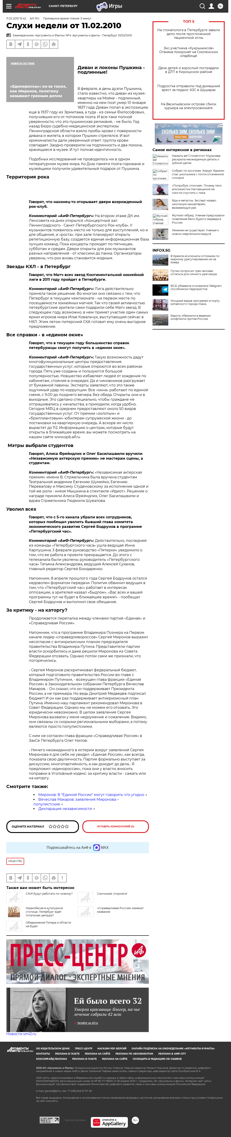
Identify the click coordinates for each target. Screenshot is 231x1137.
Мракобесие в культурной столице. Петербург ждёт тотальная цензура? (44, 911)
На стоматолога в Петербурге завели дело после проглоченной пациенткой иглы (188, 34)
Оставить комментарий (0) (115, 826)
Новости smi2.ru (21, 1034)
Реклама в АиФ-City (172, 1053)
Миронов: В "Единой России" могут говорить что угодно (91, 795)
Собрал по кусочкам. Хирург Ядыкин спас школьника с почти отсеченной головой (198, 174)
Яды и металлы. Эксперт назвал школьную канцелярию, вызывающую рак (194, 204)
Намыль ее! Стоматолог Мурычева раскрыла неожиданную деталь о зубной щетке (196, 159)
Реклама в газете (67, 1053)
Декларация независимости (65, 809)
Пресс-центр (83, 1048)
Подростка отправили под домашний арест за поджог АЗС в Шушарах (188, 88)
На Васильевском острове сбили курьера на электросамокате (188, 106)
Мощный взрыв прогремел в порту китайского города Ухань (195, 302)
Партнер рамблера (75, 1120)
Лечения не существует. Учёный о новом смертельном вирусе (195, 232)
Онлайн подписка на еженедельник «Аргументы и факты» (173, 1048)
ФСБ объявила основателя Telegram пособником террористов (196, 287)
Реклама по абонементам (134, 1053)
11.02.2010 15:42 (16, 18)
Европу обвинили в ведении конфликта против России (191, 317)
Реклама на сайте (97, 1053)
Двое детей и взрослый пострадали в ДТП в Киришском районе (188, 70)
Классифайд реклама (51, 1058)
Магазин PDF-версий (111, 1048)
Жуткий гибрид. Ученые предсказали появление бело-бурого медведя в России (198, 219)
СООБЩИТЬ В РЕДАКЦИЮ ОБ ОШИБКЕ (157, 1058)
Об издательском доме (53, 1048)
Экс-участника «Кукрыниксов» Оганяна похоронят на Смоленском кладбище (188, 52)
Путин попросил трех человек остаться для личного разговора (194, 272)
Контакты (43, 1053)
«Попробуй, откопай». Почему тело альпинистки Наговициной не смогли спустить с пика (197, 189)
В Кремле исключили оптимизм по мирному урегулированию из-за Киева (195, 259)
